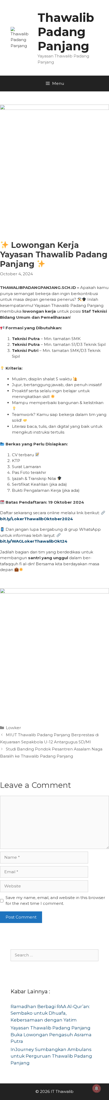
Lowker (13, 727)
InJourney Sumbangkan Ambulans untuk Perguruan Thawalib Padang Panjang (51, 1056)
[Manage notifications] (96, 1088)
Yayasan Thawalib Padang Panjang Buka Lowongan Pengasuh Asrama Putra (51, 1034)
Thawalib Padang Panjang (66, 31)
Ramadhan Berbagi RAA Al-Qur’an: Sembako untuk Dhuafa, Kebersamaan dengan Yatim (50, 1013)
